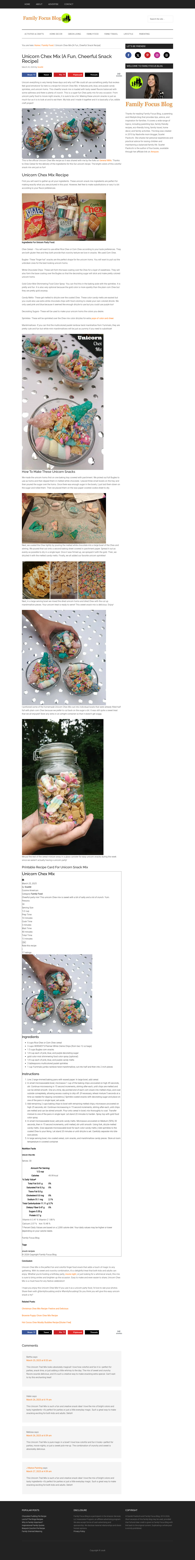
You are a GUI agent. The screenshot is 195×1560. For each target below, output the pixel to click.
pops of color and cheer (103, 318)
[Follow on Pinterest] (147, 55)
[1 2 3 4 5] (24, 942)
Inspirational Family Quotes (33, 1525)
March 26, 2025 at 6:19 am (39, 1399)
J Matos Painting (34, 1468)
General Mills (105, 160)
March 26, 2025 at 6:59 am (39, 1435)
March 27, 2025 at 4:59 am (39, 1471)
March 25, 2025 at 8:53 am (39, 1360)
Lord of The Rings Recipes (32, 1519)
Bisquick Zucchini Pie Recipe (33, 1528)
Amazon (155, 151)
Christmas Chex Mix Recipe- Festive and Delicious (45, 1308)
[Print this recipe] (23, 880)
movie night (70, 1274)
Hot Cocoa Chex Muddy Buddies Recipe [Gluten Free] (46, 1322)
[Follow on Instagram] (157, 55)
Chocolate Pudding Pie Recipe (34, 1516)
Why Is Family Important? (32, 1522)
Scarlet (28, 887)
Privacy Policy (79, 1531)
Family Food (37, 894)
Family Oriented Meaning (32, 1531)
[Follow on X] (138, 55)
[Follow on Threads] (167, 55)
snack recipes (28, 1251)
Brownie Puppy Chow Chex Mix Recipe (40, 1315)
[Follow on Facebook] (128, 55)
